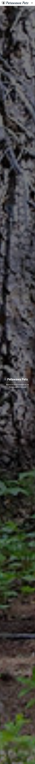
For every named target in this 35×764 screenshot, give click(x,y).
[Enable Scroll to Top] (31, 760)
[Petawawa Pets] (15, 3)
